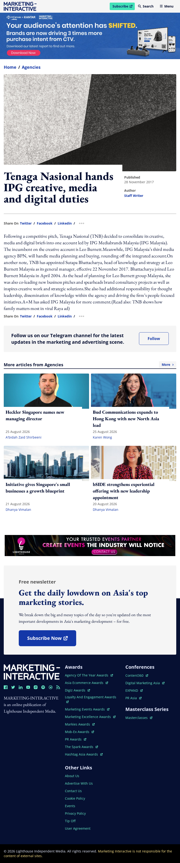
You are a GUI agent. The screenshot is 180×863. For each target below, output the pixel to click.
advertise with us (79, 783)
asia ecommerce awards (84, 682)
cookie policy (75, 798)
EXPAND (134, 690)
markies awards (80, 724)
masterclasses (138, 717)
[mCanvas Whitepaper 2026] (90, 36)
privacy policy (75, 813)
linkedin (65, 223)
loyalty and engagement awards (90, 697)
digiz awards (77, 690)
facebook (44, 223)
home (10, 67)
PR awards (75, 739)
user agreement (77, 828)
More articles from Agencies (87, 364)
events (70, 806)
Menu (168, 6)
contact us (73, 791)
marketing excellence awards (88, 716)
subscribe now (51, 640)
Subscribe (123, 7)
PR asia (133, 698)
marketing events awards (85, 709)
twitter (26, 223)
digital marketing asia (143, 683)
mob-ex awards (79, 731)
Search (148, 6)
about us (72, 776)
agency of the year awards (87, 675)
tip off (70, 821)
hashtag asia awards (82, 754)
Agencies (31, 67)
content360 (136, 675)
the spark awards (81, 747)
